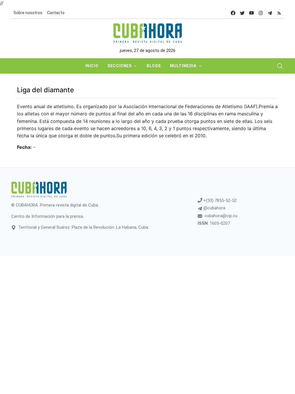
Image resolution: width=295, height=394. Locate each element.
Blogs (154, 65)
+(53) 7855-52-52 (219, 200)
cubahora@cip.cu (221, 215)
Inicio (91, 65)
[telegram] (270, 12)
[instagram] (260, 12)
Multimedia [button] (183, 65)
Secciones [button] (119, 65)
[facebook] (233, 12)
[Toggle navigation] (280, 66)
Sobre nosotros (28, 12)
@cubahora (213, 208)
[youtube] (251, 12)
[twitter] (242, 12)
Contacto (56, 12)
